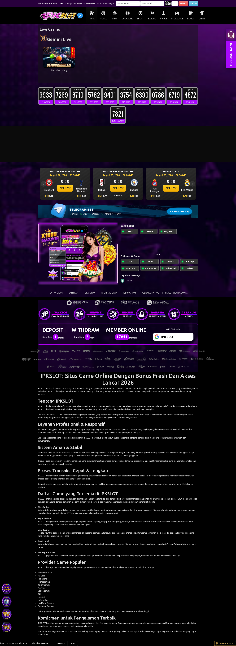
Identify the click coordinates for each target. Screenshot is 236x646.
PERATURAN (89, 293)
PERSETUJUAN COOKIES (176, 293)
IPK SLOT (63, 429)
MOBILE (61, 643)
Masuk (183, 3)
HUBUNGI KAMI (129, 293)
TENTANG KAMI (55, 293)
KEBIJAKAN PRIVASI (151, 293)
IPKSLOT (42, 388)
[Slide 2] (117, 195)
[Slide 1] (114, 195)
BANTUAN (73, 293)
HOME (92, 19)
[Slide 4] (121, 195)
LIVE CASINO (127, 19)
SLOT (114, 19)
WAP (73, 643)
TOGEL (103, 19)
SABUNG (152, 19)
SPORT (140, 19)
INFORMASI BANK (109, 293)
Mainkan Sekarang (179, 211)
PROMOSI (190, 19)
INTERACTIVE (177, 19)
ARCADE (163, 19)
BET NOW (65, 188)
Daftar (193, 3)
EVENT (202, 19)
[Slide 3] (119, 195)
